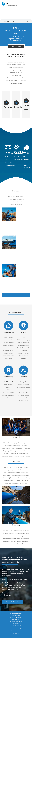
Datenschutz (19, 630)
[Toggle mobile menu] (29, 4)
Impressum (12, 630)
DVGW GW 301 (8, 382)
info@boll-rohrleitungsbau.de (17, 628)
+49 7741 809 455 (17, 623)
